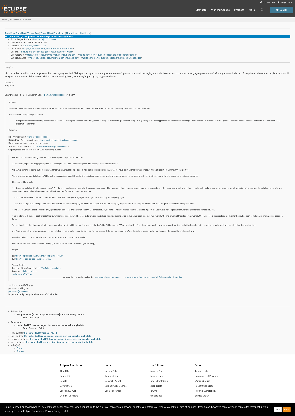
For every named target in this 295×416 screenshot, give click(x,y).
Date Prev (10, 33)
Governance (66, 386)
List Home (85, 33)
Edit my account (268, 2)
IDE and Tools (201, 371)
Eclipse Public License (116, 386)
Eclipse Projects (29, 271)
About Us (64, 371)
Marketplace (156, 396)
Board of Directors (69, 396)
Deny (277, 409)
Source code (26, 20)
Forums (153, 391)
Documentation (157, 376)
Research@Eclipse (204, 386)
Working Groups (220, 9)
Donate (283, 10)
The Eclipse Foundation (51, 268)
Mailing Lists (156, 386)
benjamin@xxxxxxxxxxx (44, 39)
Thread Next (47, 33)
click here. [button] (67, 411)
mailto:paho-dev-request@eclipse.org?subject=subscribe (107, 55)
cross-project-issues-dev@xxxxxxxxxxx (59, 140)
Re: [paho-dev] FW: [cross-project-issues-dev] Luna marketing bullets (65, 339)
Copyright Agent (113, 381)
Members (201, 9)
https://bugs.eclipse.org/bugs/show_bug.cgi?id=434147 (39, 256)
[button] (263, 10)
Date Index (59, 33)
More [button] (252, 9)
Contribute (14, 20)
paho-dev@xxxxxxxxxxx (34, 45)
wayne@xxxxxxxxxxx (37, 137)
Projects (239, 9)
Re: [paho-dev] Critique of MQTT (40, 333)
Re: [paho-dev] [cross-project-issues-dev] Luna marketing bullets (50, 314)
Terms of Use (111, 376)
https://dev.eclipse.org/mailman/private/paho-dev (48, 48)
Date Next (21, 33)
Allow (286, 409)
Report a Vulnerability (205, 391)
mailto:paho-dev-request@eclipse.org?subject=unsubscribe (111, 58)
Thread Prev (33, 33)
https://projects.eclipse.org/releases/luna (33, 259)
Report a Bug (156, 371)
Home (4, 20)
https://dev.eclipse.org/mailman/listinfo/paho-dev (50, 55)
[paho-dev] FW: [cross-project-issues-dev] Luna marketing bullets (50, 325)
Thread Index (72, 33)
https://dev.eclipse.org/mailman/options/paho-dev (53, 58)
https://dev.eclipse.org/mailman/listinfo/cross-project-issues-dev (154, 277)
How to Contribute (159, 381)
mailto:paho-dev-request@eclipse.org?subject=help (46, 52)
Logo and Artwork (68, 391)
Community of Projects (206, 376)
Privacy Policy (111, 371)
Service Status (202, 396)
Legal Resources (113, 391)
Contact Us (65, 376)
